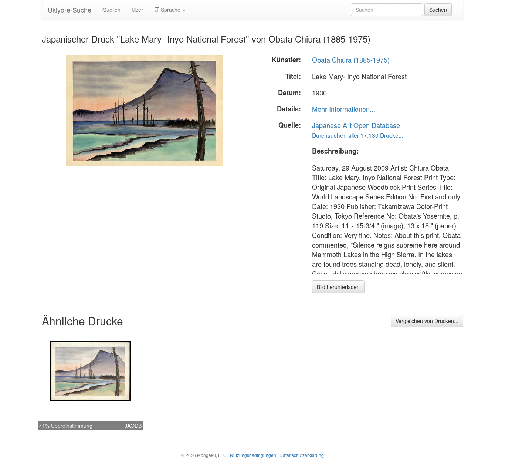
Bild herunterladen (338, 286)
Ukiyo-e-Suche (69, 9)
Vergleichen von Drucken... (427, 321)
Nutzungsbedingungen (253, 455)
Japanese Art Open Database (356, 125)
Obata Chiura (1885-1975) (351, 59)
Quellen (111, 9)
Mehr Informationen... (343, 109)
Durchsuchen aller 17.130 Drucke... (357, 135)
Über (137, 9)
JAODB (133, 425)
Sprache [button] (170, 9)
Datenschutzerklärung (301, 455)
